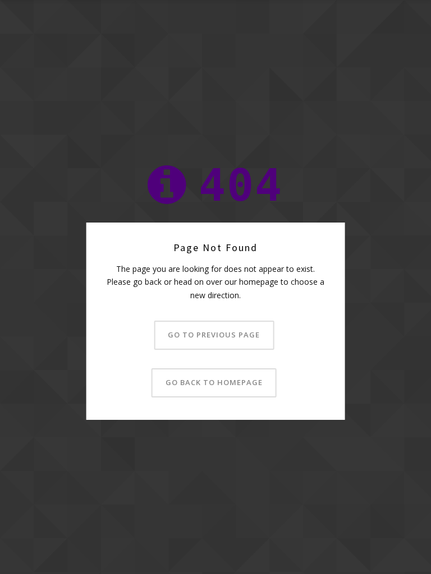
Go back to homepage (214, 382)
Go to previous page (214, 335)
